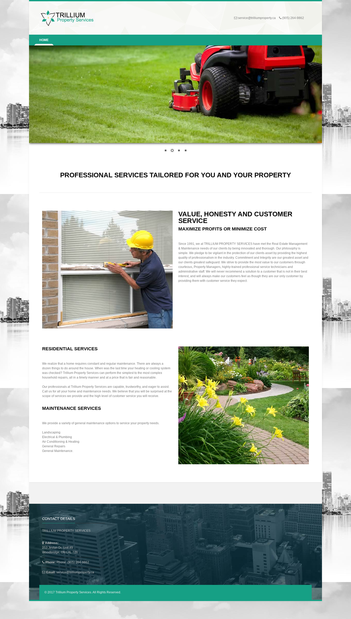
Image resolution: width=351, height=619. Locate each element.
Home (44, 40)
